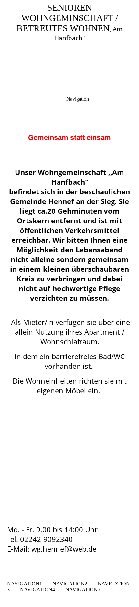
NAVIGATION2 (69, 583)
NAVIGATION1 (24, 583)
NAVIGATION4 (37, 589)
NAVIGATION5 (82, 589)
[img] (69, 45)
